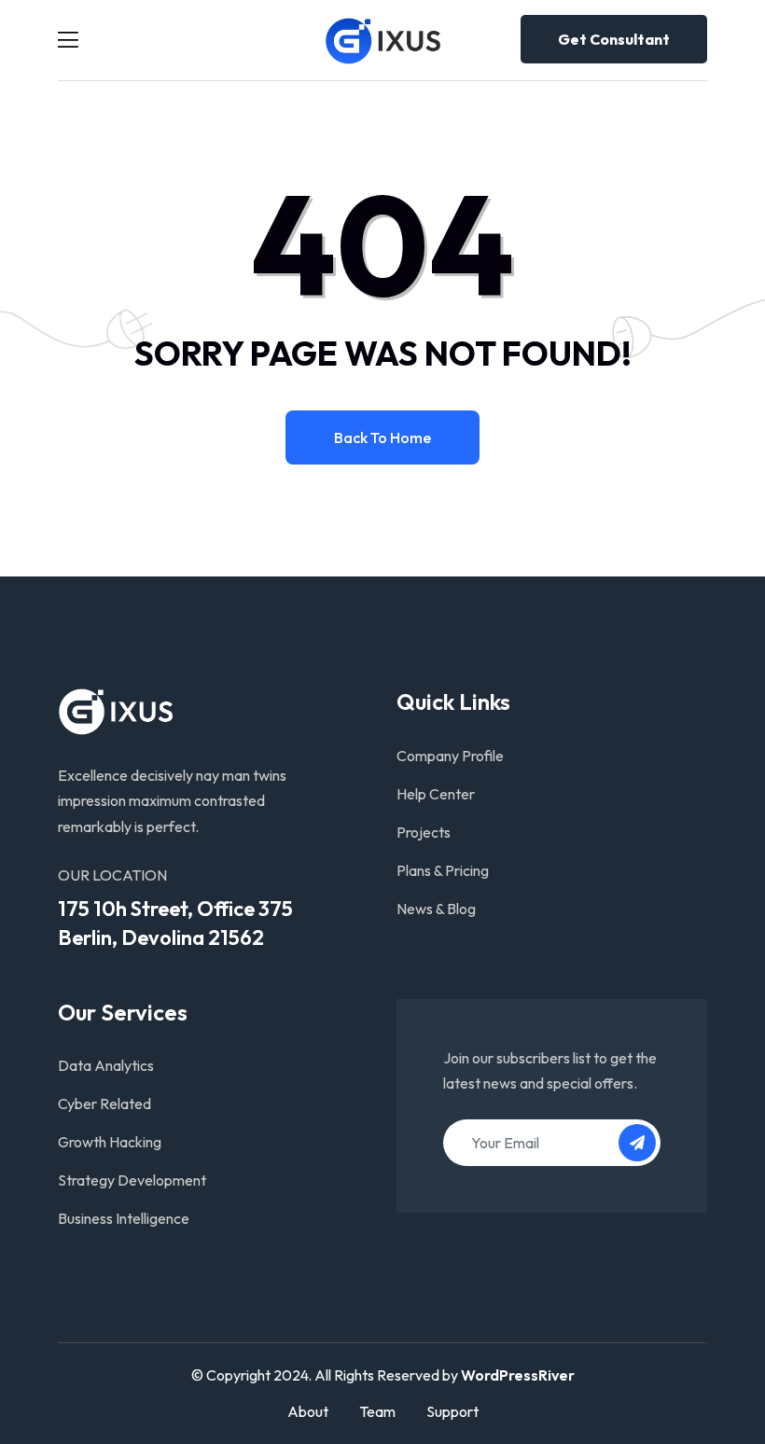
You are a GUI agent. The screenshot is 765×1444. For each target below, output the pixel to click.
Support (452, 1411)
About (307, 1411)
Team (377, 1411)
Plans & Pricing (442, 870)
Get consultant (614, 39)
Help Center (435, 793)
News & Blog (436, 908)
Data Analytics (106, 1065)
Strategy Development (132, 1180)
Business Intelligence (123, 1218)
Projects (423, 832)
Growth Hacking (109, 1141)
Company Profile (450, 755)
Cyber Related (104, 1103)
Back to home (382, 437)
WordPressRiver (518, 1375)
